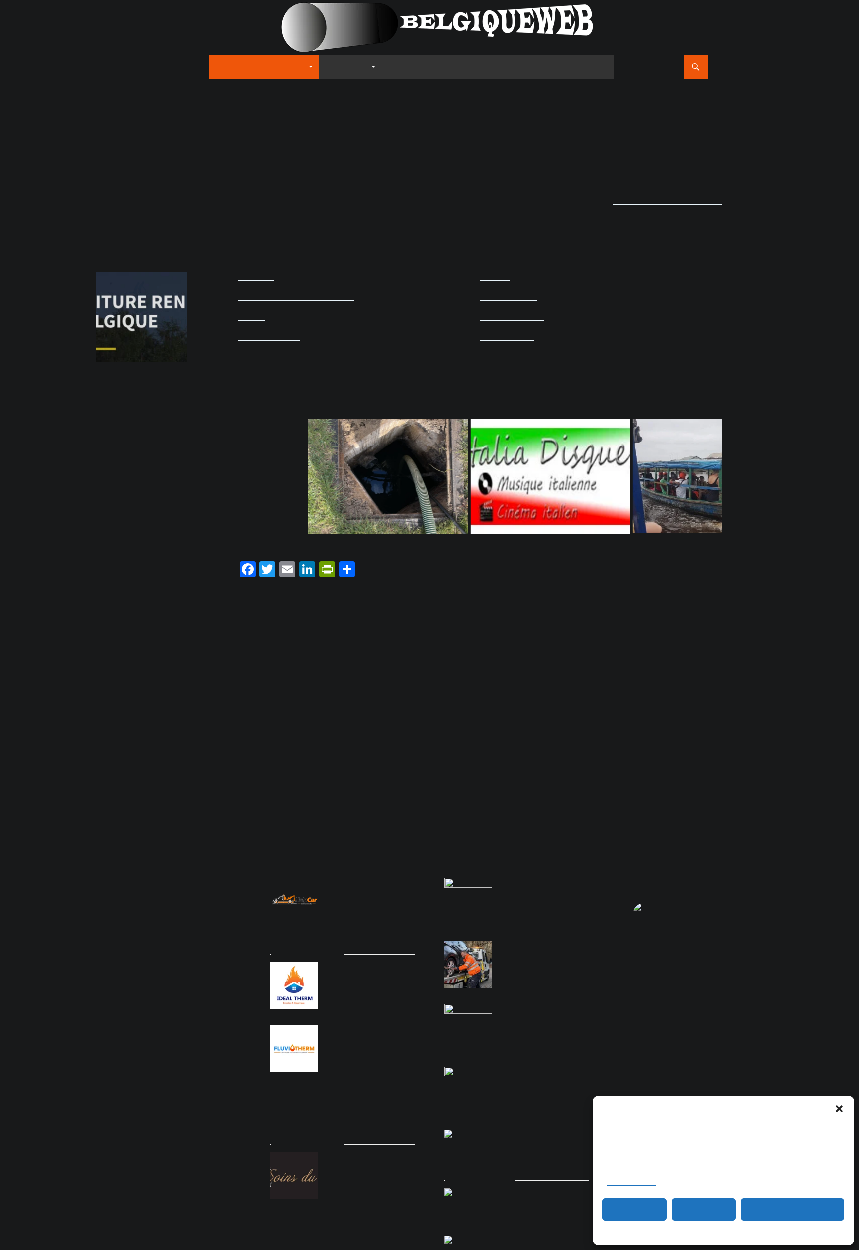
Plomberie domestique (123, 1032)
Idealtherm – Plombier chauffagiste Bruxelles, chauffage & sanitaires (362, 975)
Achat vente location (186, 889)
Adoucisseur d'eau (118, 901)
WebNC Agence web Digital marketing (131, 189)
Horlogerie (108, 1009)
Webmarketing (169, 1084)
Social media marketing (146, 1061)
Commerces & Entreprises (526, 237)
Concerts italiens (204, 973)
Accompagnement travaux (128, 889)
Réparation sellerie (164, 1041)
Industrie (495, 277)
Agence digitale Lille (532, 1069)
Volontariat (200, 1073)
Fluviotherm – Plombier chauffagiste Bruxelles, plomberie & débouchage (366, 1038)
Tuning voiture (170, 1073)
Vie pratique (501, 357)
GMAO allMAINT (350, 943)
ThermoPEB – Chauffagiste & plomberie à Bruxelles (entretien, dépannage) (369, 1101)
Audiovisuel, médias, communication (302, 237)
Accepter (634, 1209)
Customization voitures (156, 985)
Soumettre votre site (430, 66)
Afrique (182, 900)
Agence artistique (219, 901)
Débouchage (200, 985)
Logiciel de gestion (167, 1009)
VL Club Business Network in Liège (542, 1196)
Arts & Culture (504, 217)
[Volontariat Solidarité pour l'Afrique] (662, 476)
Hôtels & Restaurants (517, 257)
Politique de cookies (682, 1232)
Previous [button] (108, 314)
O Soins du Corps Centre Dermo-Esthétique (365, 1160)
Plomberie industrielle (176, 1032)
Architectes (197, 953)
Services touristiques (179, 1050)
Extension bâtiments (203, 998)
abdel (105, 154)
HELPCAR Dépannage (360, 880)
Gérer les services (631, 1182)
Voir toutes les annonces (667, 200)
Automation (226, 953)
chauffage (151, 970)
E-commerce (260, 257)
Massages (180, 1021)
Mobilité (251, 317)
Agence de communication (153, 914)
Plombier (213, 1032)
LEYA (506, 1006)
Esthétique (165, 998)
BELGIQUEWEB (130, 67)
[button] (839, 1109)
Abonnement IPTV (118, 878)
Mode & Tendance (512, 317)
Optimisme (207, 1021)
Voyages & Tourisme (274, 376)
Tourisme (140, 1073)
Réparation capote (118, 1041)
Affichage (154, 901)
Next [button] (174, 314)
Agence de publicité (138, 928)
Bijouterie (107, 973)
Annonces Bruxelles (139, 952)
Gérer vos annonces (522, 66)
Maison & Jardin (508, 297)
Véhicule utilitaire (116, 1085)
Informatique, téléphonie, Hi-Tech (296, 297)
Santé (195, 1041)
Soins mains (212, 1063)
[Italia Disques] (500, 476)
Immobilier (256, 277)
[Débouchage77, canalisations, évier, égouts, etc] (338, 476)
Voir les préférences (792, 1209)
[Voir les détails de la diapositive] (141, 317)
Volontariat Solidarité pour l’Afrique (541, 885)
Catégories (347, 66)
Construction (111, 985)
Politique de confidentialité (750, 1232)
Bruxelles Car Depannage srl (540, 948)
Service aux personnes (124, 1050)
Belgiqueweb (690, 877)
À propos (591, 66)
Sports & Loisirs (265, 357)
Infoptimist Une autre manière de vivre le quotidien (541, 1137)
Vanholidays (344, 1133)
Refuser (704, 1209)
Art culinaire (259, 217)
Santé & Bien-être (269, 337)
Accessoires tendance (189, 877)
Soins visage (111, 1073)
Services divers (507, 337)
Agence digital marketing (125, 941)
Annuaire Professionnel (260, 66)
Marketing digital (131, 1020)
